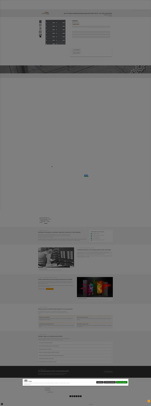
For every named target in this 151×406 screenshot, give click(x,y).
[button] (91, 27)
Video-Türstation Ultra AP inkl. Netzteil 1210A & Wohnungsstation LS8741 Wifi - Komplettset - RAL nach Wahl (105, 191)
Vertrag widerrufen (75, 402)
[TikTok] (81, 396)
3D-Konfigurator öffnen (50, 288)
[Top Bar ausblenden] (148, 2)
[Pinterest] (74, 396)
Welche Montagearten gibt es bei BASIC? (45, 349)
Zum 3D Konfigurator (106, 69)
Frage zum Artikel (76, 53)
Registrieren (7, 2)
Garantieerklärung (85, 389)
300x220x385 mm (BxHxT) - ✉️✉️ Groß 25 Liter (93, 29)
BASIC (111, 15)
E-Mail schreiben (47, 388)
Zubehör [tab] (41, 200)
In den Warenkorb (89, 40)
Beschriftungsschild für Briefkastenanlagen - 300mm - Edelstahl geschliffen (45, 219)
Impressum (66, 389)
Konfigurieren (99, 382)
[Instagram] (76, 396)
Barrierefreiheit (66, 391)
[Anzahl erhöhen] (81, 40)
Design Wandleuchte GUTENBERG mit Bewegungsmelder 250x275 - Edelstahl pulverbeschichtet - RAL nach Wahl (45, 191)
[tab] (45, 80)
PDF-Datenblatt (77, 50)
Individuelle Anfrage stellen (108, 371)
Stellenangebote (85, 387)
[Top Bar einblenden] (148, 5)
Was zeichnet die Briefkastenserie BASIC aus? (46, 342)
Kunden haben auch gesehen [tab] (89, 200)
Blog (85, 392)
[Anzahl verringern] (73, 40)
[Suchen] (140, 5)
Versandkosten (91, 404)
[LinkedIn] (78, 396)
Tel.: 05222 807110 (47, 390)
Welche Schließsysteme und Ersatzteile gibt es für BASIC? (48, 361)
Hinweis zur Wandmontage (43, 150)
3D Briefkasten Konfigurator (103, 391)
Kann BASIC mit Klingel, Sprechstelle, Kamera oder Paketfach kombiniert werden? (51, 355)
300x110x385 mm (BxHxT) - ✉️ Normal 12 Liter (79, 29)
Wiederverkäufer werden (103, 392)
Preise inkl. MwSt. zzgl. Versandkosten (76, 22)
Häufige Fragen (103, 387)
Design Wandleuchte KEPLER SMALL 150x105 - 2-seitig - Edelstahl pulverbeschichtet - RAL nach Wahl (60, 190)
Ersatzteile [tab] (64, 200)
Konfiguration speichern (77, 46)
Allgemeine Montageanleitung (46, 166)
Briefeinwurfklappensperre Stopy (59, 218)
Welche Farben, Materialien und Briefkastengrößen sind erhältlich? (49, 352)
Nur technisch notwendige (110, 382)
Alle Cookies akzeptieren (121, 382)
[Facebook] (70, 396)
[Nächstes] (40, 36)
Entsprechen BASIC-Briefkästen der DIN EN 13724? (46, 358)
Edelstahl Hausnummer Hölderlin (74, 189)
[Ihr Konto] (142, 5)
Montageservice (103, 389)
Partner (85, 391)
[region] (53, 32)
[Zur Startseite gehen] (7, 5)
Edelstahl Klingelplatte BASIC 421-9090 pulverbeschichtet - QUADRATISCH (90, 190)
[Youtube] (72, 396)
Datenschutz (66, 387)
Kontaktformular (50, 392)
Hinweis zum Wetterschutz (42, 152)
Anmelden (3, 2)
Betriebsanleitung (43, 163)
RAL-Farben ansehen (42, 288)
